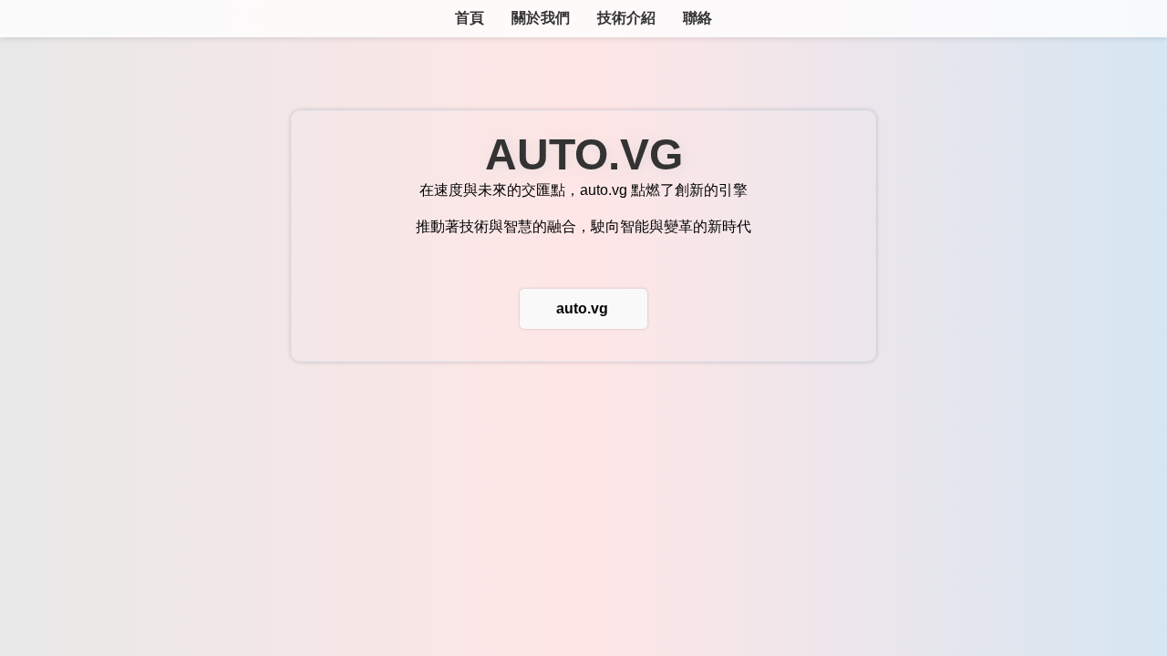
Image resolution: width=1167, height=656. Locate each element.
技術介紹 (626, 18)
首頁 (469, 18)
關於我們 (540, 18)
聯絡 (697, 18)
